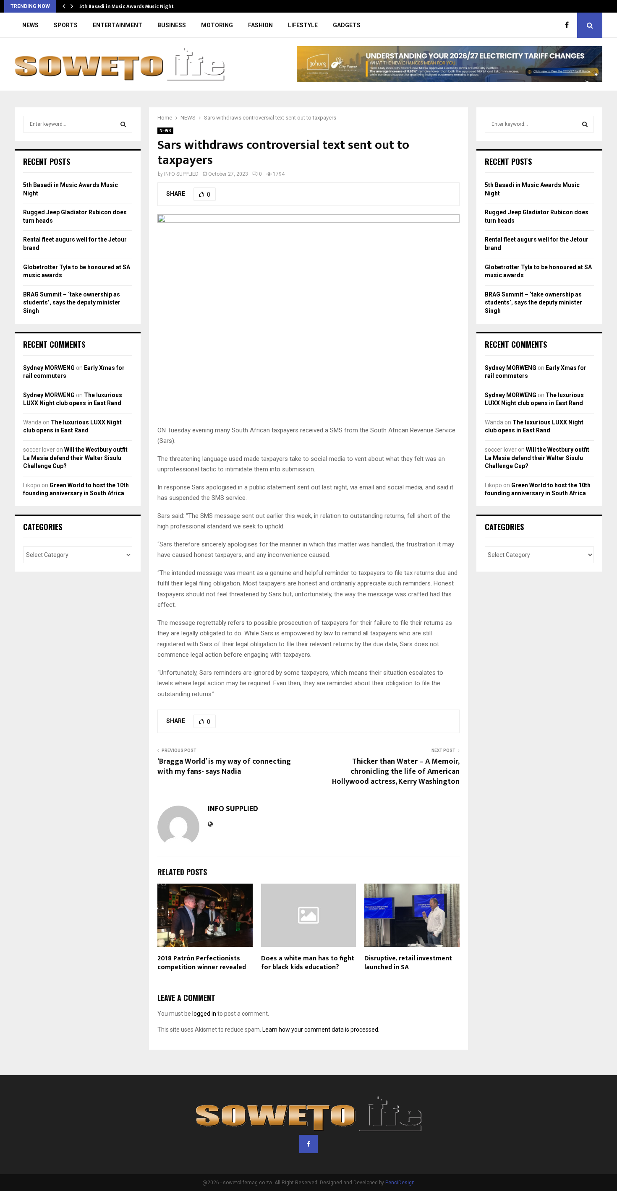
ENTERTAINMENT (117, 25)
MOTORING (217, 25)
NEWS (30, 25)
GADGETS (347, 25)
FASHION (260, 25)
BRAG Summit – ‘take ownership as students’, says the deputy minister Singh (71, 302)
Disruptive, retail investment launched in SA (408, 963)
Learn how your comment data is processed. (320, 1029)
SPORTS (66, 25)
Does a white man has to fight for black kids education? (307, 963)
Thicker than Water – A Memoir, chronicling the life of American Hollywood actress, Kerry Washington (396, 771)
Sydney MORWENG (49, 367)
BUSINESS (171, 25)
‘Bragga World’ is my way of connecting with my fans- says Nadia (224, 766)
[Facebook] (569, 25)
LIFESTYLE (303, 25)
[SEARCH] (123, 124)
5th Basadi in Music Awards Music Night (126, 6)
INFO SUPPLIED (181, 174)
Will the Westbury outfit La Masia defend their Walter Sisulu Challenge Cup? (75, 457)
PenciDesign (400, 1183)
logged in (204, 1013)
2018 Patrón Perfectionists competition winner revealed (201, 963)
